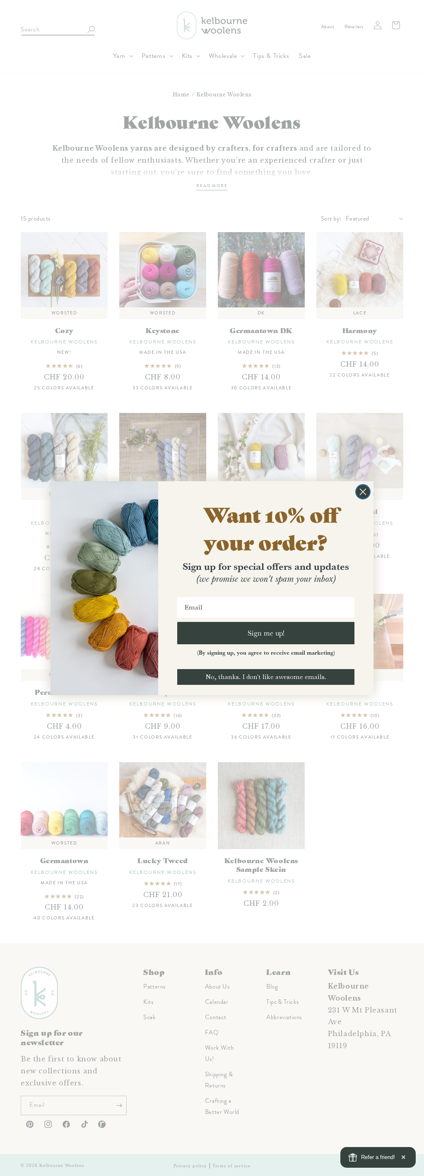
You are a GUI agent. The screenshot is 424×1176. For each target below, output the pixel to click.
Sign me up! (266, 633)
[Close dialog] (363, 492)
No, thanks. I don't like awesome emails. (265, 676)
